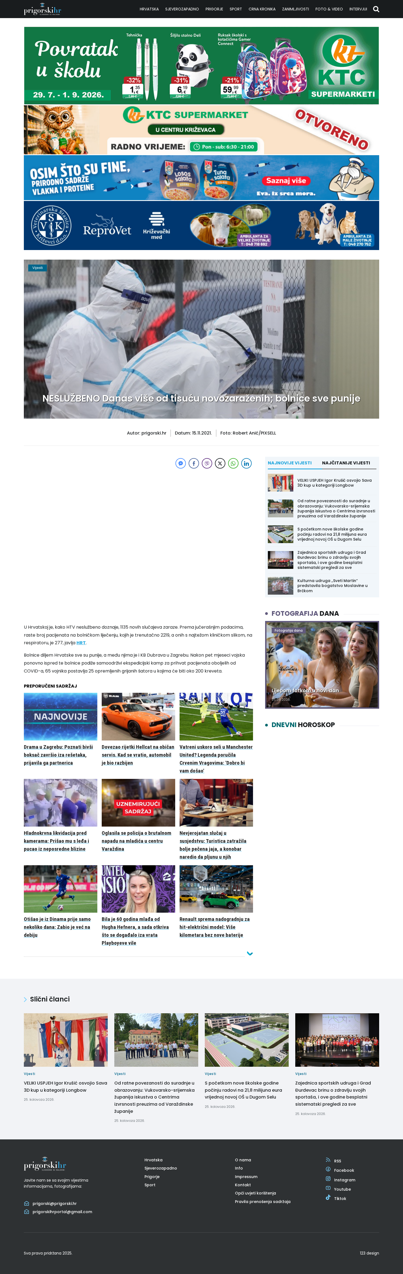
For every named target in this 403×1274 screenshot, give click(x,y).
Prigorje (214, 9)
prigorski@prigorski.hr (55, 1203)
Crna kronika (262, 9)
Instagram (344, 1180)
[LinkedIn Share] (246, 463)
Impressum (246, 1176)
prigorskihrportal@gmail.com (62, 1212)
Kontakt (243, 1185)
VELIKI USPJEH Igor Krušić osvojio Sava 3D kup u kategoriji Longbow (334, 483)
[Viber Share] (207, 463)
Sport (236, 9)
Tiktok (340, 1198)
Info (239, 1168)
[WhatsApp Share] (233, 463)
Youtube (342, 1189)
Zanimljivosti (295, 9)
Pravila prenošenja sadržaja (263, 1201)
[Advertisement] (138, 508)
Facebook (344, 1170)
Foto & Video (329, 9)
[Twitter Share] (220, 463)
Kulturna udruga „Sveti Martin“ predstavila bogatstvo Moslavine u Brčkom (332, 585)
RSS (337, 1161)
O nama (243, 1160)
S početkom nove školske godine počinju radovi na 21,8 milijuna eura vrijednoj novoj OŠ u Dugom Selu (332, 534)
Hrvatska (149, 9)
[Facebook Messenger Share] (180, 463)
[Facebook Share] (194, 463)
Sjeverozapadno (182, 9)
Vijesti (37, 267)
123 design (369, 1253)
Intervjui (358, 9)
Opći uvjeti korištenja (255, 1193)
